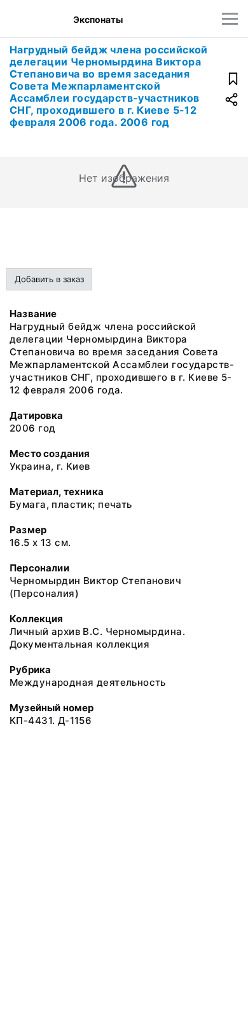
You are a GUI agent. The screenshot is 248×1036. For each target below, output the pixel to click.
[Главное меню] (230, 18)
